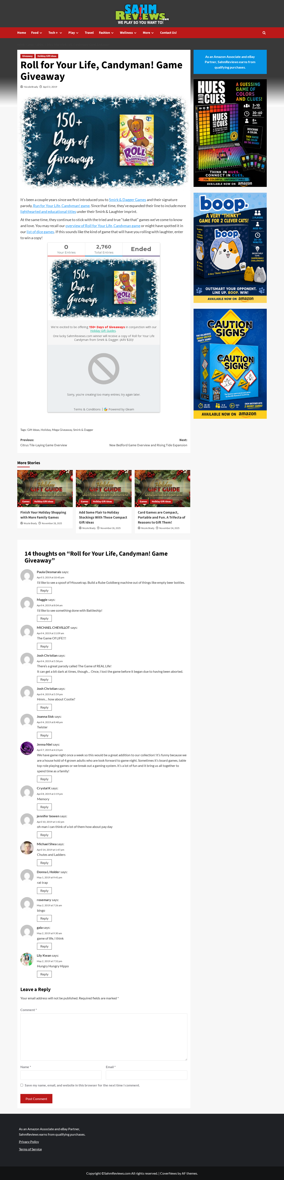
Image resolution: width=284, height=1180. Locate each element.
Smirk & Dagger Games (127, 199)
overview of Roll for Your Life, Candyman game (102, 225)
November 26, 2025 (110, 528)
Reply (44, 590)
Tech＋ (53, 32)
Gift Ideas (33, 429)
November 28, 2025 (52, 523)
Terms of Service (30, 1149)
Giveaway (27, 56)
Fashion (104, 32)
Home (21, 32)
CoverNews (168, 1173)
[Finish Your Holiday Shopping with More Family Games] (45, 488)
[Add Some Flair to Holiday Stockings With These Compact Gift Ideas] (103, 488)
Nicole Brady (31, 86)
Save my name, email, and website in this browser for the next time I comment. (82, 1085)
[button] (264, 32)
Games (26, 501)
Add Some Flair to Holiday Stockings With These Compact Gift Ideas (103, 517)
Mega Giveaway (62, 429)
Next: (148, 443)
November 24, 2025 (169, 528)
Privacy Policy (29, 1142)
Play (71, 32)
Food (34, 32)
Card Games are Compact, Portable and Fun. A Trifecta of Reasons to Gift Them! (161, 517)
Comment (28, 1010)
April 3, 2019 (50, 86)
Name (25, 1067)
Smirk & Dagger (83, 429)
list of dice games (40, 231)
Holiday (46, 429)
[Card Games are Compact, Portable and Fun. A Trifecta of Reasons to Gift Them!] (162, 488)
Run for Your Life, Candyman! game (61, 205)
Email (111, 1067)
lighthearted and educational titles (48, 211)
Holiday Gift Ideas (46, 56)
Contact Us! (168, 32)
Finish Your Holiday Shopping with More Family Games (43, 515)
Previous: (43, 443)
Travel (89, 32)
